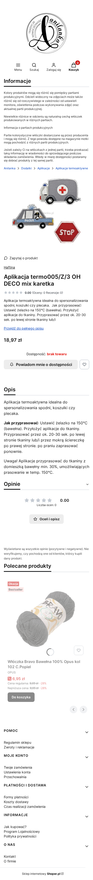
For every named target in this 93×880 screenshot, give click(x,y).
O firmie (10, 861)
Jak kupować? (15, 827)
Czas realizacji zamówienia (25, 806)
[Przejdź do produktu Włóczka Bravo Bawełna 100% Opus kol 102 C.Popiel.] (46, 618)
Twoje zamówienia (18, 767)
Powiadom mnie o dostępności (44, 364)
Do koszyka (21, 697)
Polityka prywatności (20, 836)
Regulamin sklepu (17, 742)
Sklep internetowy (41, 873)
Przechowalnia (15, 777)
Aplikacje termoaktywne (72, 168)
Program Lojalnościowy (22, 831)
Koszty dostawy (16, 802)
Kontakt (10, 856)
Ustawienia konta (17, 772)
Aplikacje (43, 168)
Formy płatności (16, 797)
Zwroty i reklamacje (19, 747)
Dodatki (26, 168)
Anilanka (10, 168)
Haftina (9, 267)
